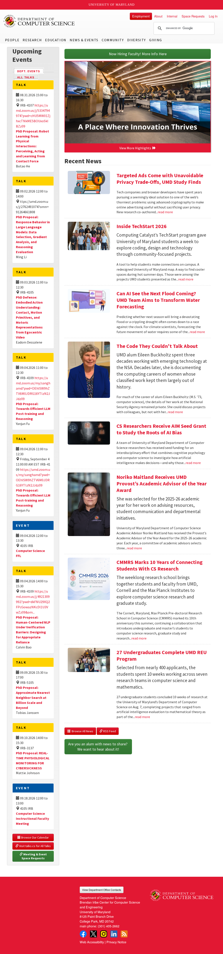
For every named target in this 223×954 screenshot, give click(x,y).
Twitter (93, 933)
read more (165, 212)
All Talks (25, 77)
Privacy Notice (116, 942)
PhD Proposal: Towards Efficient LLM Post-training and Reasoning (33, 411)
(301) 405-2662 (108, 926)
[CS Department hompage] (181, 894)
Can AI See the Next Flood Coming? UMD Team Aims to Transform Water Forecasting (158, 300)
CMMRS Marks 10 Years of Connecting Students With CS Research (160, 565)
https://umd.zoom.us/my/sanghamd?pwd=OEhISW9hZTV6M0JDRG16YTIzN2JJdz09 (33, 388)
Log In (213, 16)
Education (55, 40)
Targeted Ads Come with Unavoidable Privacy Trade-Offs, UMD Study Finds (160, 178)
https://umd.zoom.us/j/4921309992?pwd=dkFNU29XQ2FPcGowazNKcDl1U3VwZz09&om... (33, 601)
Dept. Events (30, 71)
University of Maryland (112, 4)
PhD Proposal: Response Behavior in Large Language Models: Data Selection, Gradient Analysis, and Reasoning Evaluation (33, 234)
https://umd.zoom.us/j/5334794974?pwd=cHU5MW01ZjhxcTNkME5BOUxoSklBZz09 (33, 115)
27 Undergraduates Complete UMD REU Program (162, 655)
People (12, 40)
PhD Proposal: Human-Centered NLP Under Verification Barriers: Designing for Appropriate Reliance (33, 629)
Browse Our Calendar (34, 837)
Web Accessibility (92, 942)
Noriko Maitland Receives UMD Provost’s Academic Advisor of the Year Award (162, 483)
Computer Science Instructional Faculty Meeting (32, 818)
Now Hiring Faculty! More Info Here (138, 53)
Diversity (136, 40)
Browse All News (81, 731)
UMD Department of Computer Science (39, 21)
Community (113, 40)
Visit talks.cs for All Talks (35, 846)
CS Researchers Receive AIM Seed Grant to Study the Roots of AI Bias (161, 429)
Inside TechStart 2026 (142, 226)
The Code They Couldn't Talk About (157, 346)
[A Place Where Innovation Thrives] (137, 102)
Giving (155, 40)
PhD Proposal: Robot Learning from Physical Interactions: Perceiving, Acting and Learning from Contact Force (32, 146)
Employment (141, 16)
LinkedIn (113, 933)
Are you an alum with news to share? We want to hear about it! (98, 746)
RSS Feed (109, 731)
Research (32, 40)
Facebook (83, 933)
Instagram (103, 933)
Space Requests (193, 16)
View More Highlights (135, 148)
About (158, 16)
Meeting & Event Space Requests (34, 856)
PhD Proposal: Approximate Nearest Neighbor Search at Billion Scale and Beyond (33, 697)
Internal (172, 16)
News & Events (84, 40)
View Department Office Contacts (101, 890)
